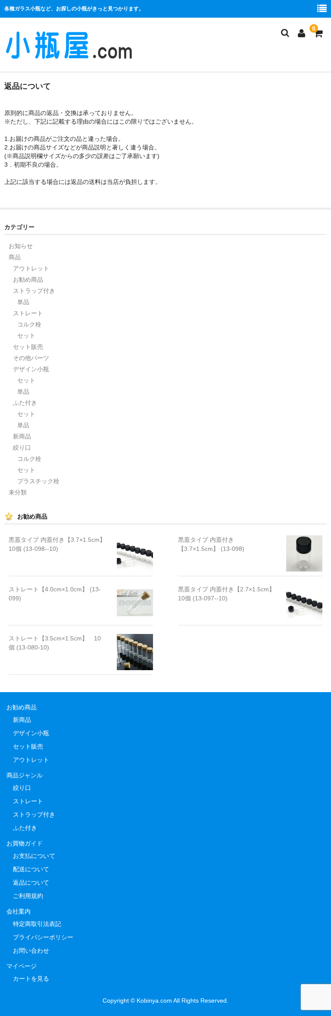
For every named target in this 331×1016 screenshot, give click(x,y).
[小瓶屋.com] (69, 55)
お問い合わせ (31, 950)
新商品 (22, 436)
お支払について (34, 855)
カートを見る (31, 978)
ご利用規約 (28, 895)
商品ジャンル (24, 775)
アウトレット (31, 268)
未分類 (18, 492)
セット (26, 335)
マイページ (21, 966)
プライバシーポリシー (43, 937)
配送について (31, 869)
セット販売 (28, 346)
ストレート (28, 313)
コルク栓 (29, 324)
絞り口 (22, 447)
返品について (31, 882)
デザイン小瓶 (31, 369)
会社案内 (18, 911)
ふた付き (25, 402)
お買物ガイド (24, 843)
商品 (15, 257)
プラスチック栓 (38, 481)
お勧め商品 (28, 279)
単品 (23, 301)
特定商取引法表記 (37, 923)
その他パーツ (31, 357)
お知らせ (21, 245)
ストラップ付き (34, 290)
